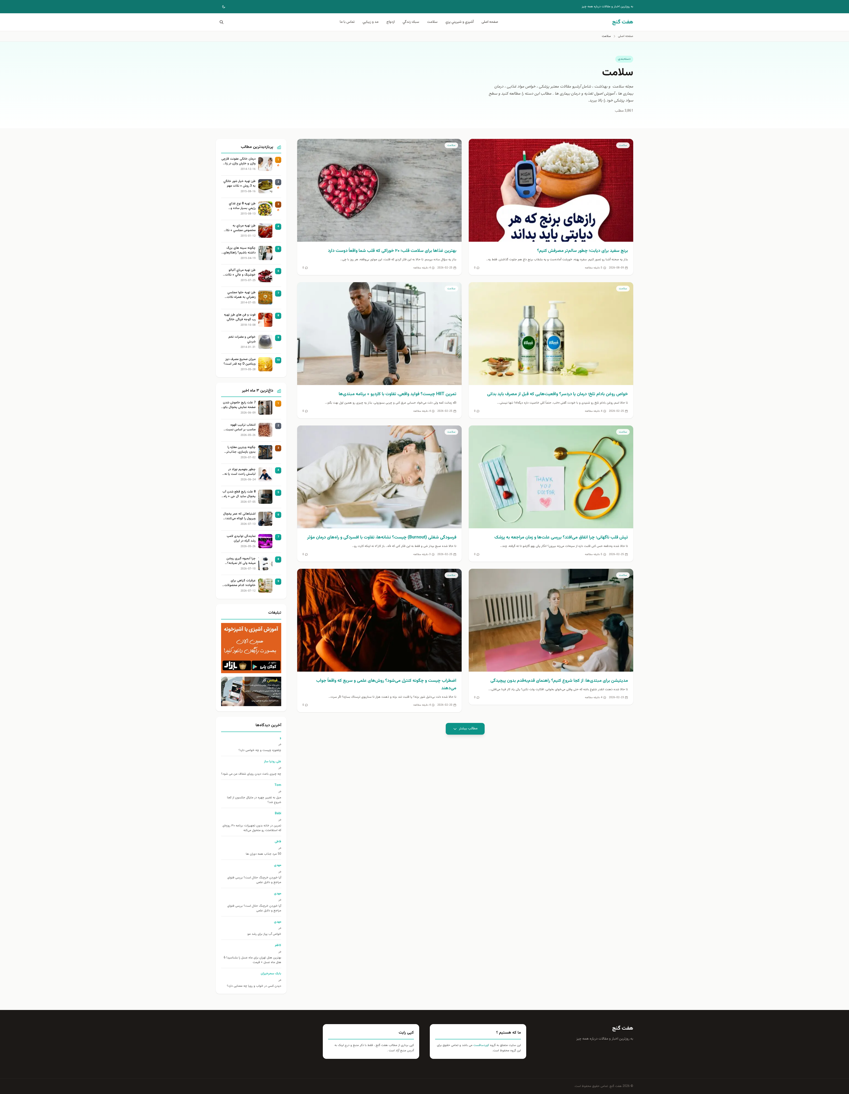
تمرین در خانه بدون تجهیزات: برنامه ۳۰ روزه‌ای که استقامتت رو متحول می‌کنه (251, 828)
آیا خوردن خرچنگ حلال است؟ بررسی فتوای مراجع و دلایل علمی (254, 880)
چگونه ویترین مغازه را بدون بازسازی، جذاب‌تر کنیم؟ (241, 449)
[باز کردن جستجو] (221, 22)
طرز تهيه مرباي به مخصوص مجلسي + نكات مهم (239, 228)
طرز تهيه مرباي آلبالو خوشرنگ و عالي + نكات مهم (240, 272)
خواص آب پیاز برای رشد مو (264, 934)
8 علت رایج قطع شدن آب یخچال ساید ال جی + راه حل (239, 494)
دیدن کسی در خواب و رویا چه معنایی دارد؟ (254, 986)
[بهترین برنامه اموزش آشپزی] (251, 648)
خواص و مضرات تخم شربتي (242, 339)
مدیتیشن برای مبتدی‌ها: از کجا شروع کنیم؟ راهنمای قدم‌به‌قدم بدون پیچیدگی (559, 680)
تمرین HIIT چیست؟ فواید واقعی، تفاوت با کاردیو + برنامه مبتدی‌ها (397, 394)
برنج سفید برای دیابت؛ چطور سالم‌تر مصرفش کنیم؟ (582, 250)
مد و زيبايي (371, 22)
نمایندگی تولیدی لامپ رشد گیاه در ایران (241, 538)
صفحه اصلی (490, 22)
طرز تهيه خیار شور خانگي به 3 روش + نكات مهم (239, 183)
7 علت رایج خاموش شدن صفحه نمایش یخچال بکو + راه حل (239, 405)
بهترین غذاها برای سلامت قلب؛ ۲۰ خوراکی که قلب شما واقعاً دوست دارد (392, 250)
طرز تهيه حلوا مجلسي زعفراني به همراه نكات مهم (241, 295)
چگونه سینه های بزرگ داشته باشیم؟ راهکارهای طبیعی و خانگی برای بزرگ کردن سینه (239, 250)
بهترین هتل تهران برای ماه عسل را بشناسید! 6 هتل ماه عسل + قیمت (252, 960)
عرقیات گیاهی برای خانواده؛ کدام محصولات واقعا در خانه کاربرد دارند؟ (239, 583)
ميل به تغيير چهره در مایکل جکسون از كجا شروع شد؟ (254, 800)
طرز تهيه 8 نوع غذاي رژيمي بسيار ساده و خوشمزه (242, 206)
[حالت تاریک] (221, 6)
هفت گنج (622, 1028)
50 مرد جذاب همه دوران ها (263, 854)
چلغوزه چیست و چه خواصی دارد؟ (260, 750)
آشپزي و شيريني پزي (460, 22)
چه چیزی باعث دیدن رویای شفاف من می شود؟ (251, 774)
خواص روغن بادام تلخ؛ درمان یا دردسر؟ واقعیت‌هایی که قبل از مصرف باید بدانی (557, 394)
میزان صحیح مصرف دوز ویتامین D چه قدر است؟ (240, 361)
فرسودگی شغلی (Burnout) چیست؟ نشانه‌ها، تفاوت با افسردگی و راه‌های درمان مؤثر (381, 537)
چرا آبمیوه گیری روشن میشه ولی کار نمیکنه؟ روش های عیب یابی (241, 561)
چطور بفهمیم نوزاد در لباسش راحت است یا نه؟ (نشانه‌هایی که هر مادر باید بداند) (239, 472)
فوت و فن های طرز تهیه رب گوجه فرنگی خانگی (240, 317)
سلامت (432, 22)
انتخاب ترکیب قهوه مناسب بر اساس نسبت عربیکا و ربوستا (241, 427)
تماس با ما (347, 22)
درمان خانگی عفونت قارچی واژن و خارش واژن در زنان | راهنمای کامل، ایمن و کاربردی (238, 161)
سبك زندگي (411, 22)
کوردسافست (480, 1045)
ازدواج (390, 22)
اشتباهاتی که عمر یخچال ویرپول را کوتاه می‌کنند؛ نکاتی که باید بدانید (239, 516)
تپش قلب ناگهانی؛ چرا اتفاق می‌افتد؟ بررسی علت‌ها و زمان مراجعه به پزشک (561, 537)
